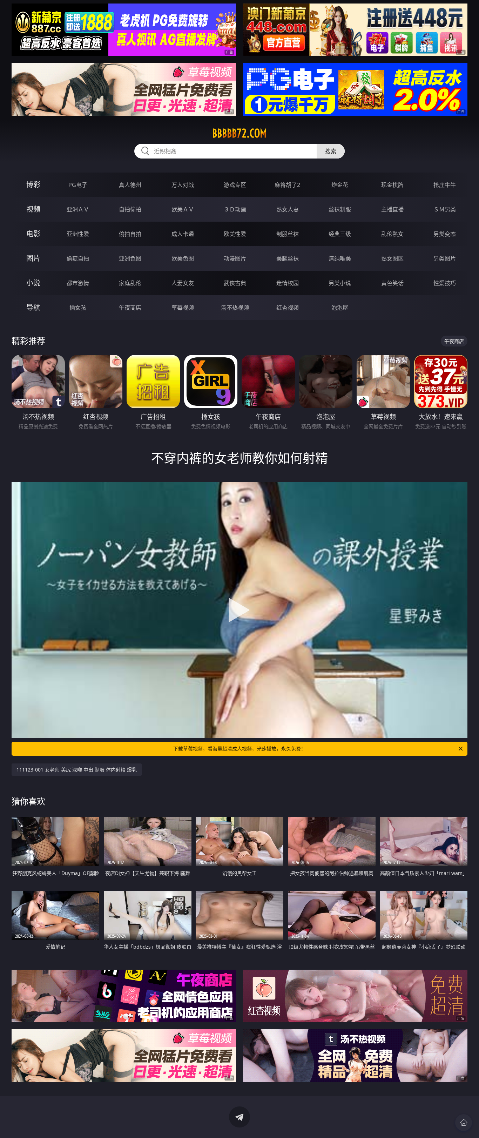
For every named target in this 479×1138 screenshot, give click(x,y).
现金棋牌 (392, 185)
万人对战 (182, 185)
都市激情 (78, 283)
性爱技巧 (444, 283)
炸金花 (339, 185)
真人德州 (130, 185)
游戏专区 (235, 185)
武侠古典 (235, 283)
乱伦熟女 (392, 234)
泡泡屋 (339, 307)
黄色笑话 (392, 283)
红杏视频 (287, 307)
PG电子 (77, 185)
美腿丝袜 (287, 258)
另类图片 (444, 258)
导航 (33, 307)
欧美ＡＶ (182, 209)
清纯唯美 (340, 258)
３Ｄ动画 (235, 209)
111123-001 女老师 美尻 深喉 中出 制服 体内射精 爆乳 (76, 769)
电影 (33, 233)
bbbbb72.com (239, 133)
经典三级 (340, 234)
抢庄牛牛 (444, 185)
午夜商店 (130, 307)
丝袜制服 (340, 209)
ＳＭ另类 (444, 209)
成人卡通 (182, 234)
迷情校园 (287, 283)
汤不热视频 (235, 307)
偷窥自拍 (78, 258)
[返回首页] (463, 1122)
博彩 (33, 184)
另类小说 (340, 283)
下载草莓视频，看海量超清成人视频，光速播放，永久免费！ (239, 748)
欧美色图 (182, 258)
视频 (33, 209)
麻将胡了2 (287, 185)
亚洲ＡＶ (78, 209)
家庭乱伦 (130, 283)
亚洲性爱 (78, 234)
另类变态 (444, 234)
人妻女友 (182, 283)
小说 (33, 283)
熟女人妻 (287, 209)
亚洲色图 (130, 258)
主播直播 (392, 209)
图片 (33, 258)
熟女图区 (392, 258)
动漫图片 (235, 258)
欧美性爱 (235, 234)
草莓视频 (182, 307)
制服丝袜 (287, 234)
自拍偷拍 (130, 209)
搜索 (330, 151)
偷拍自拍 (130, 234)
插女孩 (77, 307)
